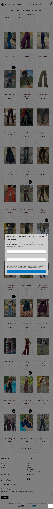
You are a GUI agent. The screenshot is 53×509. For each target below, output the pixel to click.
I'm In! (26, 271)
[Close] (46, 235)
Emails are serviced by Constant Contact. (34, 267)
